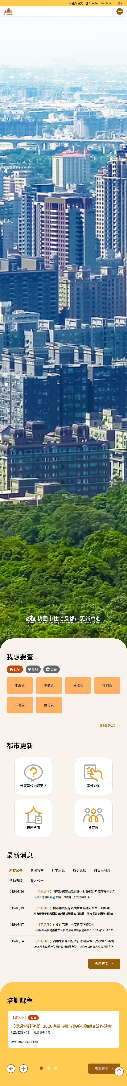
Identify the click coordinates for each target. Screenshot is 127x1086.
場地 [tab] (34, 669)
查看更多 (101, 963)
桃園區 (107, 685)
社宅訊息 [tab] (58, 870)
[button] (41, 1068)
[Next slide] (23, 1068)
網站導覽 (77, 3)
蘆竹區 (49, 705)
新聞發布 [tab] (37, 870)
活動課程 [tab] (15, 880)
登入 (120, 3)
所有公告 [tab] (15, 870)
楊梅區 (78, 685)
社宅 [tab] (17, 669)
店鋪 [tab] (53, 669)
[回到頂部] (119, 1071)
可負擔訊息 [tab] (102, 870)
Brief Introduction (99, 3)
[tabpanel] (63, 702)
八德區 (20, 705)
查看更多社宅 (107, 725)
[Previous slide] (11, 1068)
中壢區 (20, 685)
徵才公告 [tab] (37, 880)
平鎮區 (49, 685)
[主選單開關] (119, 11)
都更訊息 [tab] (79, 870)
